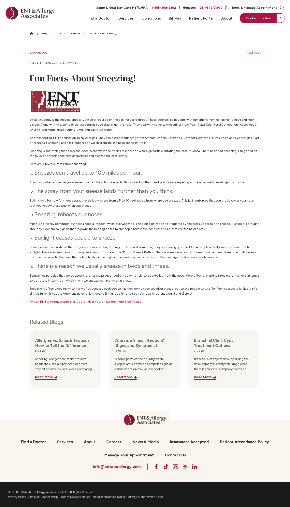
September (75, 33)
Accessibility (50, 497)
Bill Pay (175, 18)
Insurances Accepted (189, 441)
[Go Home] (33, 33)
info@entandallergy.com (117, 466)
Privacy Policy (17, 497)
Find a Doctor (99, 18)
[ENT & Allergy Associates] (30, 12)
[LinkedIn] (194, 466)
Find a (258, 18)
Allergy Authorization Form (145, 497)
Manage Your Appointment (129, 455)
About (226, 18)
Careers (113, 441)
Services (126, 18)
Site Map (34, 497)
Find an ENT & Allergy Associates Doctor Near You (65, 301)
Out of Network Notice (75, 497)
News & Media (145, 441)
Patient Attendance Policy (244, 441)
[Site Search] (282, 8)
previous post (39, 52)
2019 (58, 33)
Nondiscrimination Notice (109, 497)
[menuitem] (99, 18)
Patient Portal (201, 18)
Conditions (151, 18)
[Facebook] (156, 466)
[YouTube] (185, 466)
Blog (44, 33)
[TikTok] (166, 466)
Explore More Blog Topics (123, 301)
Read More (44, 377)
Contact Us (175, 455)
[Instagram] (175, 466)
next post (253, 52)
